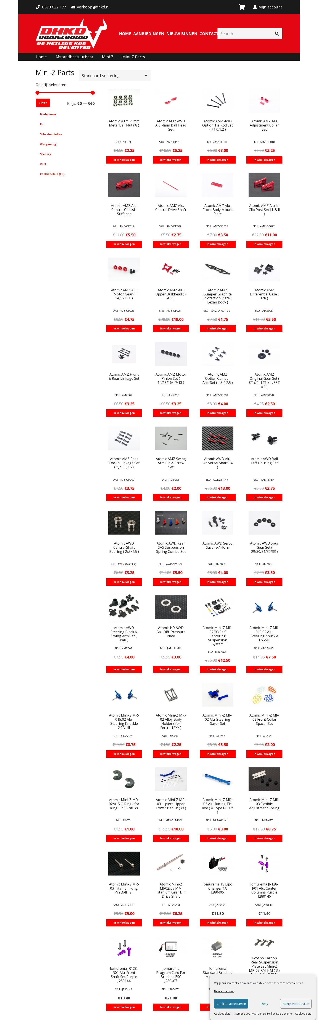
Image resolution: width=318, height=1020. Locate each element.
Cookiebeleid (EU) (52, 174)
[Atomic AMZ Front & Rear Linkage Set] (124, 354)
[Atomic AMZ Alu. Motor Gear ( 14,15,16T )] (124, 269)
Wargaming (48, 144)
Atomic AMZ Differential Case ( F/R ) (264, 294)
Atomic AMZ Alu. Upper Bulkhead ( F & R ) (170, 294)
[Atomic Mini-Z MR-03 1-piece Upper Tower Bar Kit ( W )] (171, 779)
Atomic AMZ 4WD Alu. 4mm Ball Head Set (170, 125)
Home (41, 56)
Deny (264, 1004)
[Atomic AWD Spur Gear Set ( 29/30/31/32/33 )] (264, 523)
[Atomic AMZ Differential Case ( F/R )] (264, 269)
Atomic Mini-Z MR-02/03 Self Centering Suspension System (217, 636)
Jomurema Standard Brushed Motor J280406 (217, 972)
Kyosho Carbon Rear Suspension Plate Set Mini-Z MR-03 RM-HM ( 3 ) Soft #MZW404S (264, 966)
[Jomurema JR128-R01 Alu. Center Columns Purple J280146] (264, 863)
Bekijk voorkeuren (296, 1004)
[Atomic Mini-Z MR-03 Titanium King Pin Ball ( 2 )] (124, 863)
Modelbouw (48, 114)
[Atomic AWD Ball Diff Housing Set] (264, 438)
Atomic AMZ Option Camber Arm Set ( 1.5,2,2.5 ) (217, 378)
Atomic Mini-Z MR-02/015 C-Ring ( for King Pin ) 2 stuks (124, 803)
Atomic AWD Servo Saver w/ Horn (217, 545)
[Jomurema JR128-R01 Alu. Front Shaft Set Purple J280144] (124, 948)
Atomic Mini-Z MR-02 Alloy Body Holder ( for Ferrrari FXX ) (171, 721)
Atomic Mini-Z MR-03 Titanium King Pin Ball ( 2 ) (124, 888)
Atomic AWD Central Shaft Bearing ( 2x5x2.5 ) (124, 547)
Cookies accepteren (231, 1004)
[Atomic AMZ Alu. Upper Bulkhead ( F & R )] (171, 269)
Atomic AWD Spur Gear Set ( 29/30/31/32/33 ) (264, 547)
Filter (43, 103)
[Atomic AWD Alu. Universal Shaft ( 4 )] (217, 438)
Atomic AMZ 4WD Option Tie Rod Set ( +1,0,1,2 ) (217, 125)
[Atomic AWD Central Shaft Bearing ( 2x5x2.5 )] (124, 523)
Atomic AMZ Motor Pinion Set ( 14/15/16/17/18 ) (171, 378)
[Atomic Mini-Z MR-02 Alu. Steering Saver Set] (217, 695)
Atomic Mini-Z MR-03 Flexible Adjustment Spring (264, 803)
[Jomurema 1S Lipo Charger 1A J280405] (217, 863)
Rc (41, 124)
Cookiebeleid (222, 1013)
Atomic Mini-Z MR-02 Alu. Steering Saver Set (217, 719)
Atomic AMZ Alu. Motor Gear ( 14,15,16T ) (124, 294)
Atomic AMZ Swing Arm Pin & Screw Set (171, 462)
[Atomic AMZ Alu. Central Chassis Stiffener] (124, 185)
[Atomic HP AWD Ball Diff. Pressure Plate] (171, 607)
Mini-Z (108, 56)
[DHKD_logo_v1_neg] (71, 33)
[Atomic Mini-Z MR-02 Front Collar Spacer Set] (264, 695)
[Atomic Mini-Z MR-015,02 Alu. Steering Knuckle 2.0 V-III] (124, 695)
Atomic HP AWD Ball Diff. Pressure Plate (170, 631)
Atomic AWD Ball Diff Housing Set (264, 460)
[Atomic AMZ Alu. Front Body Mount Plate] (217, 185)
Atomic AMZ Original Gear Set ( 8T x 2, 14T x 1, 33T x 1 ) (264, 380)
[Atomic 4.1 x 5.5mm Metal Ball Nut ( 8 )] (124, 101)
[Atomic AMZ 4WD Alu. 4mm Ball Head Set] (171, 101)
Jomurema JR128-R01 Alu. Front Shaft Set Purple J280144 (124, 974)
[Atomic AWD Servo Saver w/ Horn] (217, 523)
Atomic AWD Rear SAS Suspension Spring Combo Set (171, 547)
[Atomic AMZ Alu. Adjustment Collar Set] (264, 101)
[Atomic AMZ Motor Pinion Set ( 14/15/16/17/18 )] (171, 354)
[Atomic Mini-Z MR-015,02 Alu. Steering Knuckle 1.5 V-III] (264, 607)
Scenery (45, 154)
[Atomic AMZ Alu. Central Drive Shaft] (171, 185)
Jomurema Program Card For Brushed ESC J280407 (170, 974)
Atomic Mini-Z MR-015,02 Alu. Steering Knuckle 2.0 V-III (124, 721)
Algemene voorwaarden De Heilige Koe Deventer (263, 1013)
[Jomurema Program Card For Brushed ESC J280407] (171, 948)
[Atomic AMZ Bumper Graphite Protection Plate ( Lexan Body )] (217, 269)
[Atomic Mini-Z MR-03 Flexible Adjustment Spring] (264, 779)
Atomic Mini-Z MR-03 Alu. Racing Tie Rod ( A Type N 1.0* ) (217, 805)
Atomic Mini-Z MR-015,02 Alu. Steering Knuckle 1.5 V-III (264, 633)
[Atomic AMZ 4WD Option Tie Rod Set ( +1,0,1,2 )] (217, 101)
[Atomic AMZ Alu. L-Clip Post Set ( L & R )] (264, 185)
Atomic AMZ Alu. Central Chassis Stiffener (124, 209)
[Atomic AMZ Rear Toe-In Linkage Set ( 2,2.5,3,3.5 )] (124, 438)
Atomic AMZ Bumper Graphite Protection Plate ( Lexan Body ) (217, 296)
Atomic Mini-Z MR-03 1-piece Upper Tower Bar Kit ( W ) (171, 803)
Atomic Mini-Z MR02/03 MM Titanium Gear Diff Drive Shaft (171, 890)
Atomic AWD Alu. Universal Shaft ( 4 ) (217, 462)
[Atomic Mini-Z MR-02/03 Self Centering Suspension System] (217, 607)
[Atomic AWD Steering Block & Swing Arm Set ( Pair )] (124, 607)
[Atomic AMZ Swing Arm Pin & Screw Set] (171, 438)
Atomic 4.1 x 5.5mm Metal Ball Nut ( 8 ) (124, 123)
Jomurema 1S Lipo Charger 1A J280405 (217, 888)
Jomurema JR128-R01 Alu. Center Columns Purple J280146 (264, 890)
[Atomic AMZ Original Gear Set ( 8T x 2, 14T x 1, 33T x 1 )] (264, 354)
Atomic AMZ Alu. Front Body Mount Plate (218, 209)
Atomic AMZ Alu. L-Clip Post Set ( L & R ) (264, 209)
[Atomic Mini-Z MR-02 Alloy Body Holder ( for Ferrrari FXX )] (171, 695)
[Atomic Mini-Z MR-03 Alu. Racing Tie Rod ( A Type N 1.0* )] (217, 779)
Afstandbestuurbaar (74, 56)
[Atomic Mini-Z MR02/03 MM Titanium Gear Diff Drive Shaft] (171, 863)
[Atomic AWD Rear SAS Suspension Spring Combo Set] (171, 523)
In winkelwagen (124, 160)
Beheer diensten (224, 991)
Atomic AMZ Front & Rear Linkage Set (124, 376)
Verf (43, 164)
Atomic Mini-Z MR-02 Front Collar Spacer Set (264, 719)
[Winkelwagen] (241, 7)
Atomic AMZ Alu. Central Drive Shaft (170, 207)
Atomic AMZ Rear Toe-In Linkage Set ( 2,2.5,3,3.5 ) (124, 462)
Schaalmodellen (51, 134)
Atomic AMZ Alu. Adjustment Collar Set (264, 125)
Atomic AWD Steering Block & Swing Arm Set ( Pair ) (124, 633)
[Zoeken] (276, 33)
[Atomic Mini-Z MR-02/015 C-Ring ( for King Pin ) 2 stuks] (124, 779)
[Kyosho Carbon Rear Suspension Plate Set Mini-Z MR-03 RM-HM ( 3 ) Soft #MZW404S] (264, 942)
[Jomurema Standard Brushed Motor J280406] (217, 948)
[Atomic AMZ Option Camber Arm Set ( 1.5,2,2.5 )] (217, 354)
